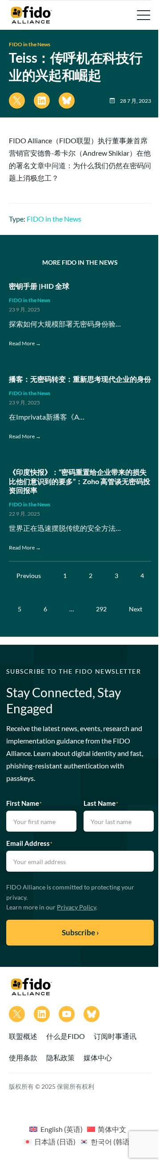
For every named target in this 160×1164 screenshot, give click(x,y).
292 (101, 609)
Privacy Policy (76, 907)
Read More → (25, 343)
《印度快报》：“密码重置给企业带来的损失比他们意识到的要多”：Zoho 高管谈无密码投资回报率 (79, 481)
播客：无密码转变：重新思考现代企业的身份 (80, 379)
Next (135, 609)
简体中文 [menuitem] (112, 1129)
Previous (28, 575)
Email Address (29, 843)
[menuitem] (55, 1129)
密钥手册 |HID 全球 (39, 286)
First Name (24, 803)
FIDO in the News (29, 44)
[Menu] (142, 15)
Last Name (101, 803)
